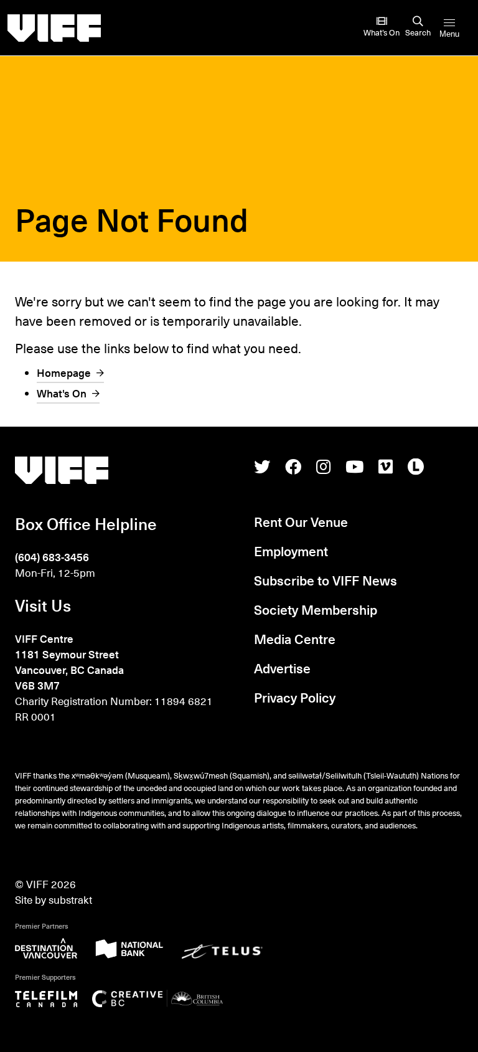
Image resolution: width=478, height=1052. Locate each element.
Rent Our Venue (301, 521)
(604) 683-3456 (52, 557)
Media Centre (294, 638)
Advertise (282, 668)
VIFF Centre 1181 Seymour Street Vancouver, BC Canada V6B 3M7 (69, 662)
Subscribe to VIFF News (325, 580)
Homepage (64, 373)
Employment (291, 551)
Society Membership (315, 609)
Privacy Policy (294, 697)
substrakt (70, 899)
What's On (62, 393)
